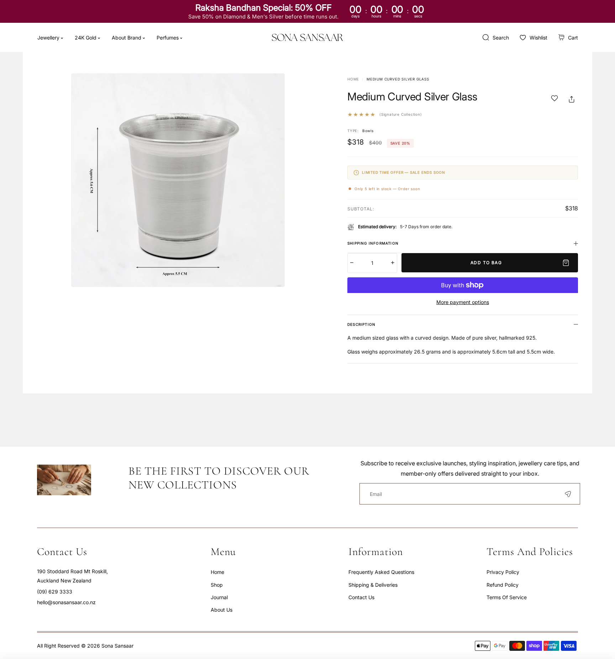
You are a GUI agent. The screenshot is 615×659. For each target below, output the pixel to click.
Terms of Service (507, 597)
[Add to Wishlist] (554, 99)
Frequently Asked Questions (381, 572)
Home (353, 79)
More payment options (462, 302)
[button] (568, 37)
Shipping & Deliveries (373, 585)
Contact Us (361, 597)
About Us (221, 610)
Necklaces (133, 75)
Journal (219, 597)
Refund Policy (503, 585)
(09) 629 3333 (54, 592)
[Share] (571, 99)
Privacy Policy (503, 572)
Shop (217, 585)
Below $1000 (136, 57)
